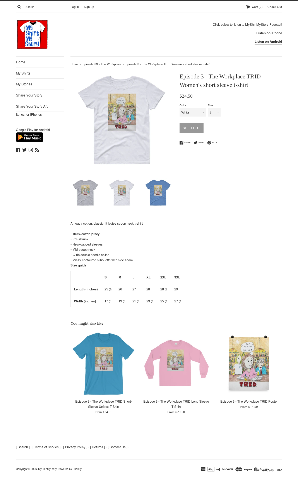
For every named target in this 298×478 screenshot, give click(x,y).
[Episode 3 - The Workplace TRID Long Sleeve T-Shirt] (176, 364)
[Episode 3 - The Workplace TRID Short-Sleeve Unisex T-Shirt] (103, 364)
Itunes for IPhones (29, 114)
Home (20, 61)
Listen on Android (268, 41)
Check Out (274, 7)
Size (210, 105)
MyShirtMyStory (47, 469)
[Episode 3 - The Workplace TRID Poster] (249, 364)
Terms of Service (46, 446)
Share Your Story (29, 95)
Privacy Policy (75, 446)
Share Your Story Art (32, 106)
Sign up (89, 7)
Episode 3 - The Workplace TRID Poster (249, 401)
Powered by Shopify (70, 469)
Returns (97, 446)
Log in (74, 7)
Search (23, 446)
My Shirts (23, 73)
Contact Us (118, 446)
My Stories (24, 83)
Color (183, 105)
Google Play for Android (33, 129)
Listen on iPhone (269, 33)
